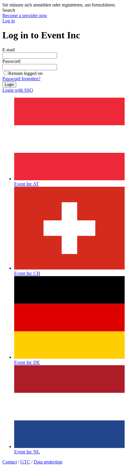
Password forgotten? (21, 78)
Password (11, 61)
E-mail (8, 49)
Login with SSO (17, 90)
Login (9, 84)
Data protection (48, 461)
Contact (9, 461)
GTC (25, 461)
